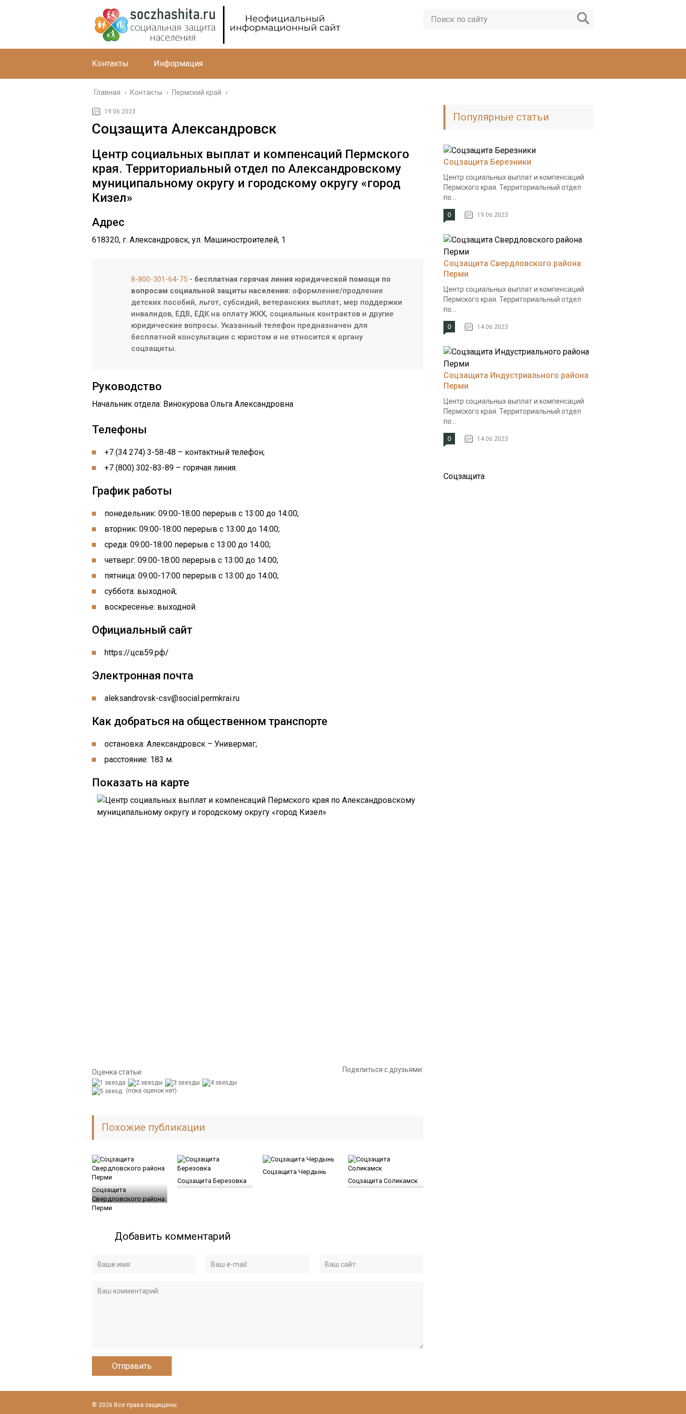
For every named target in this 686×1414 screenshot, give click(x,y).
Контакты (110, 63)
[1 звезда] (110, 1083)
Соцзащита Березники (487, 162)
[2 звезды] (146, 1083)
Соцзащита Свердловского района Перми (128, 1199)
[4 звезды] (221, 1083)
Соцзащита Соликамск (383, 1181)
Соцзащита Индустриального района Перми (516, 381)
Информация (178, 63)
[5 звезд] (108, 1091)
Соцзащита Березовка (212, 1181)
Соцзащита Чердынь (294, 1171)
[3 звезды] (183, 1083)
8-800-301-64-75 (159, 279)
